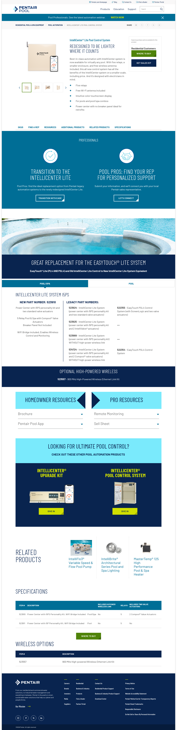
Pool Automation (55, 25)
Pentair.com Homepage (99, 2)
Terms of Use (129, 688)
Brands (66, 688)
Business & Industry (82, 688)
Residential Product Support (104, 688)
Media (66, 699)
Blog (115, 2)
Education (119, 9)
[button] (50, 414)
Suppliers (67, 704)
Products (105, 9)
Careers (66, 683)
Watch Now (117, 17)
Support (132, 9)
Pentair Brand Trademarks (134, 704)
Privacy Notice (130, 683)
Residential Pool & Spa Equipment (30, 25)
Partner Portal (159, 2)
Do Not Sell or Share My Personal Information (140, 714)
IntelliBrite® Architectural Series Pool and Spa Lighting (112, 564)
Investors (67, 693)
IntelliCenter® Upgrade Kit (51, 472)
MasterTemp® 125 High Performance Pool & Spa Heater (146, 566)
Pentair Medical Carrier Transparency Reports (140, 699)
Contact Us (127, 2)
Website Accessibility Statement (135, 693)
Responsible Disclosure (133, 709)
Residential (79, 683)
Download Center (100, 699)
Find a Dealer (143, 2)
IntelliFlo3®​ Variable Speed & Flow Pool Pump (81, 562)
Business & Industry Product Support (107, 693)
